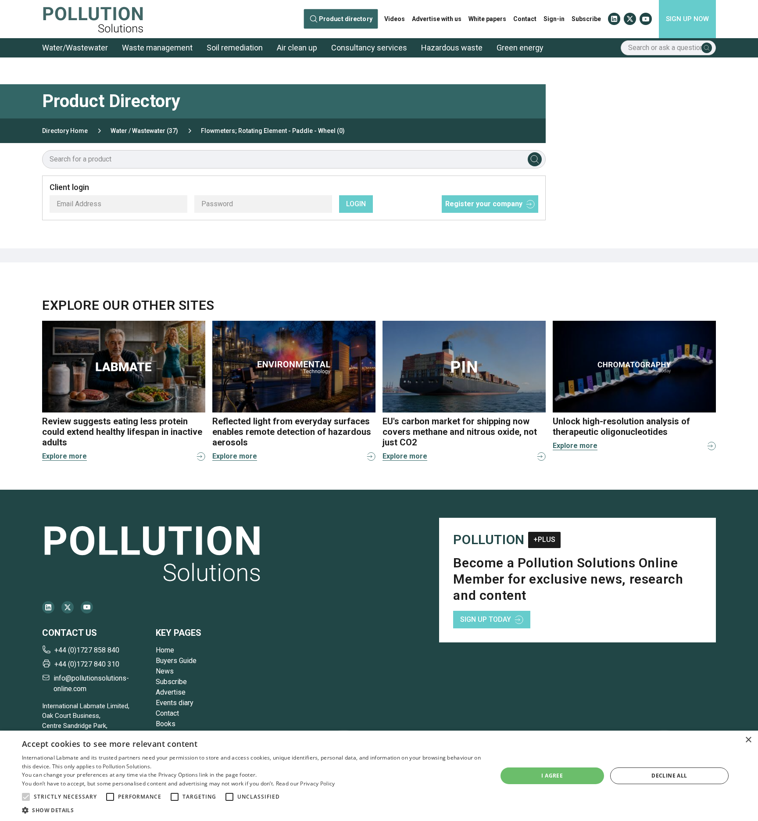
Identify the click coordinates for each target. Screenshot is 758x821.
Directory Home (65, 130)
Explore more (64, 456)
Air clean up (297, 47)
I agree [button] (552, 775)
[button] (26, 797)
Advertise (171, 692)
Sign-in (554, 18)
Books (165, 724)
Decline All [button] (669, 775)
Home (165, 650)
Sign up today (485, 619)
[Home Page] (93, 19)
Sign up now (687, 19)
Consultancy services (369, 47)
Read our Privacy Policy (305, 783)
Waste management (157, 47)
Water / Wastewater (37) (144, 130)
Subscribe (586, 18)
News (165, 671)
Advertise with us (436, 18)
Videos (394, 18)
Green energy (520, 47)
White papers (487, 18)
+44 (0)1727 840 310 (86, 664)
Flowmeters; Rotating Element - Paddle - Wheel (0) (273, 130)
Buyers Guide (176, 660)
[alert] (379, 776)
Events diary (174, 703)
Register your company (483, 204)
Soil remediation (235, 47)
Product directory (345, 18)
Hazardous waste (452, 47)
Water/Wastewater (75, 47)
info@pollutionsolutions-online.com (91, 683)
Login (356, 204)
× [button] (748, 740)
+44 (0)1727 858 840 (86, 650)
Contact (524, 18)
